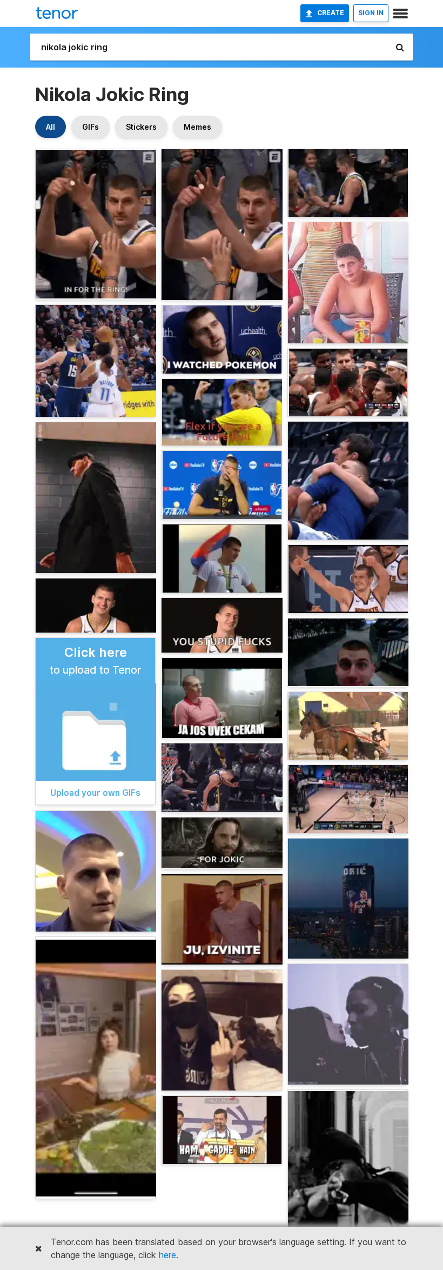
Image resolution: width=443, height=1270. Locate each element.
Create (330, 13)
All (50, 126)
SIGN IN (371, 13)
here (167, 1254)
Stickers (141, 126)
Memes (197, 126)
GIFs (90, 126)
